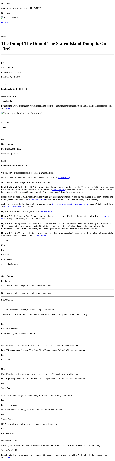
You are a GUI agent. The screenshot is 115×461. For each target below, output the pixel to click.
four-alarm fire (45, 211)
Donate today (64, 177)
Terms (7, 108)
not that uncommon (12, 206)
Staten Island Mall (37, 199)
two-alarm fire (58, 189)
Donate (4, 22)
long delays (41, 235)
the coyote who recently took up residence (71, 204)
